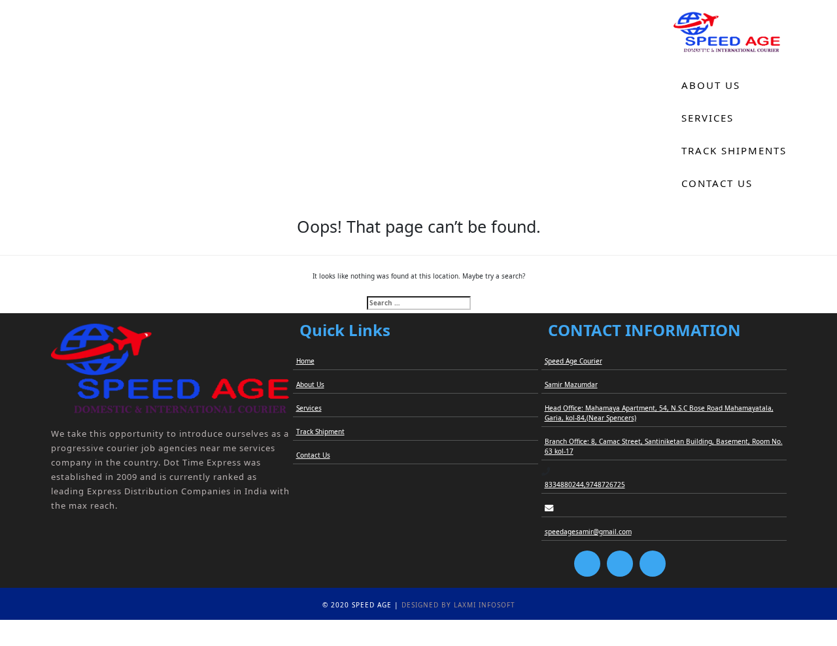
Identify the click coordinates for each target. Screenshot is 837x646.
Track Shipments (734, 150)
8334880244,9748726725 (585, 484)
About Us (710, 85)
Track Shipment (320, 431)
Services (707, 117)
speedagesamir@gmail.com (588, 531)
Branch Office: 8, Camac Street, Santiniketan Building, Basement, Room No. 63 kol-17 (664, 446)
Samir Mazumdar (571, 384)
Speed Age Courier (573, 361)
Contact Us (717, 183)
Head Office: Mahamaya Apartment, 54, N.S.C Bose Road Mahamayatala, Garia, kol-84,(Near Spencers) (659, 412)
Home (698, 52)
